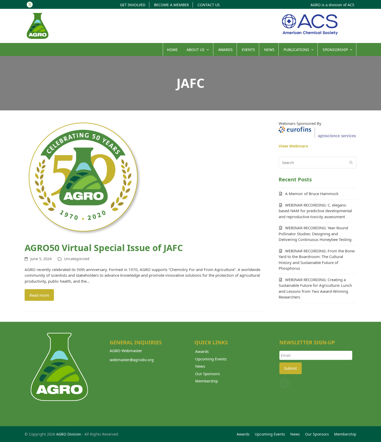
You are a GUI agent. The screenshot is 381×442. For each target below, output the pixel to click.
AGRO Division (68, 434)
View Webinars (293, 145)
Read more (39, 295)
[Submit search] (351, 162)
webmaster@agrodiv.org (132, 359)
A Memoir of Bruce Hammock (311, 193)
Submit (290, 368)
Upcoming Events (211, 358)
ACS (351, 4)
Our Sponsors (207, 373)
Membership (206, 380)
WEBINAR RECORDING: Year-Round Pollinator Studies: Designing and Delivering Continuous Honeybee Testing (315, 233)
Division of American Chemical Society (309, 24)
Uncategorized (76, 258)
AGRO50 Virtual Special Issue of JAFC (104, 248)
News (200, 366)
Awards (202, 351)
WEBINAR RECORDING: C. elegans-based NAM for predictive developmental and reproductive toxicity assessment (315, 210)
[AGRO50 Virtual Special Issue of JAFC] (83, 178)
